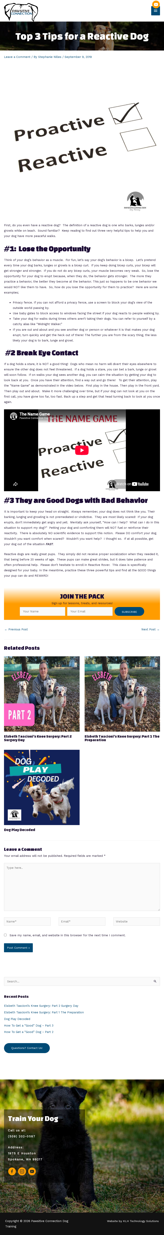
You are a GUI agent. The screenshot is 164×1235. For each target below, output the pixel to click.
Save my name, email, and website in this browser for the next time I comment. (68, 935)
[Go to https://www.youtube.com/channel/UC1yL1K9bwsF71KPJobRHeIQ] (156, 6)
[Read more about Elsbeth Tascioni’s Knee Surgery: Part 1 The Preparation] (122, 693)
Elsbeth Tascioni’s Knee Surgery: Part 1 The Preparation (122, 738)
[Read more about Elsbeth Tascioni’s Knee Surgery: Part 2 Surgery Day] (42, 693)
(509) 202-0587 (21, 1136)
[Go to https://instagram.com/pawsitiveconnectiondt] (22, 1172)
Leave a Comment (17, 57)
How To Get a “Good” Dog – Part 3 (28, 1025)
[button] (129, 611)
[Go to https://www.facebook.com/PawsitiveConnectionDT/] (12, 1172)
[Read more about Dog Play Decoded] (42, 787)
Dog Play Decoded (19, 830)
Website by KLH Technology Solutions (133, 1221)
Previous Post (16, 629)
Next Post (150, 629)
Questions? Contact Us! (27, 1048)
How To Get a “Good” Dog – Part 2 (28, 1032)
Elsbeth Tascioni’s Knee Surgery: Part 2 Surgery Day (38, 738)
